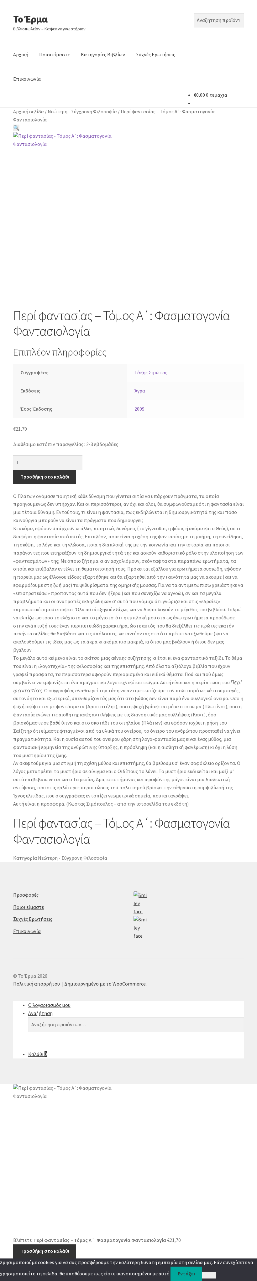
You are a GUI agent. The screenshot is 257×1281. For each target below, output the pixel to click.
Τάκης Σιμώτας (150, 372)
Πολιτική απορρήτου (36, 984)
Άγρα (139, 390)
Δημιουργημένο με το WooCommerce (105, 984)
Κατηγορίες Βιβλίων (103, 54)
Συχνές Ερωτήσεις (155, 54)
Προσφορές (26, 895)
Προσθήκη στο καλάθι (44, 477)
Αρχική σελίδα (28, 111)
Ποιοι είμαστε (54, 54)
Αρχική (20, 54)
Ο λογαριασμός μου (49, 1005)
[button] (16, 128)
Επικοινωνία (27, 79)
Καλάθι (37, 1054)
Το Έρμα (30, 19)
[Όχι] (209, 1275)
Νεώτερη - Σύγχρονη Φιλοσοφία (82, 111)
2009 (139, 409)
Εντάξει (186, 1273)
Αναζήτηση (40, 1013)
